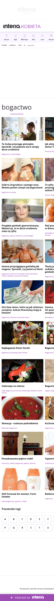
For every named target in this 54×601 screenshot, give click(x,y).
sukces (48, 195)
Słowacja (5, 428)
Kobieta (13, 45)
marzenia (48, 463)
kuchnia (17, 390)
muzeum (5, 463)
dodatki (33, 390)
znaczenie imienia (21, 276)
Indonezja (26, 390)
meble (12, 463)
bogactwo (5, 154)
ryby (3, 390)
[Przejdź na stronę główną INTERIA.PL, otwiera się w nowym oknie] (11, 26)
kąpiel (47, 390)
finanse (48, 151)
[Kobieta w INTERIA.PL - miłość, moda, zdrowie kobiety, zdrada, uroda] (31, 26)
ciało (3, 501)
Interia (4, 45)
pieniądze (49, 233)
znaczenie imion (22, 317)
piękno (26, 463)
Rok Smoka (23, 352)
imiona (13, 274)
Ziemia (32, 463)
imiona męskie (7, 276)
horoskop (20, 274)
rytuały (13, 192)
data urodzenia (16, 236)
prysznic (18, 501)
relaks (24, 501)
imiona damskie (31, 274)
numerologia (15, 154)
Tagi (19, 45)
